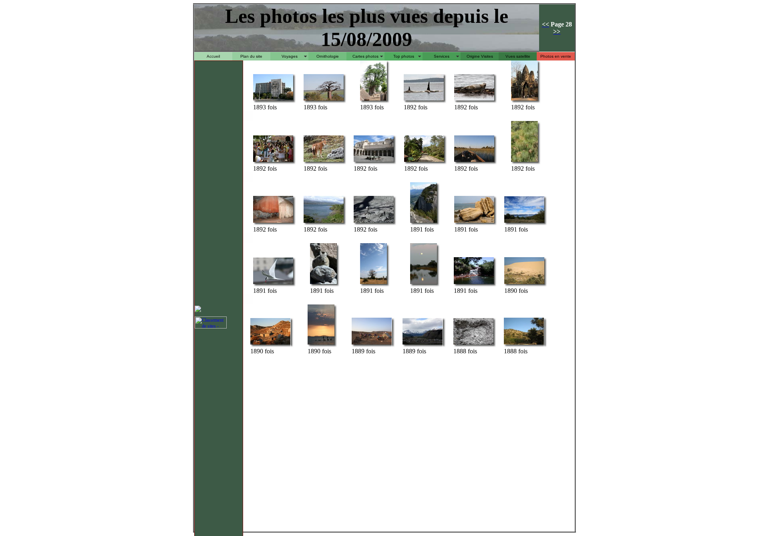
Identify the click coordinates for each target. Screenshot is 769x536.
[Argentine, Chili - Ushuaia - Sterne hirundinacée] (273, 283)
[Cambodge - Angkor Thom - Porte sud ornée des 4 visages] (524, 100)
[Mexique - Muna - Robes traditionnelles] (273, 161)
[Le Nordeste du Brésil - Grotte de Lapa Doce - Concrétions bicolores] (273, 222)
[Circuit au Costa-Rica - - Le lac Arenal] (324, 222)
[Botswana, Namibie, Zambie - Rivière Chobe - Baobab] (324, 100)
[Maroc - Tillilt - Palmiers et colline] (524, 344)
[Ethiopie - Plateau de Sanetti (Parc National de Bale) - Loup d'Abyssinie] (324, 161)
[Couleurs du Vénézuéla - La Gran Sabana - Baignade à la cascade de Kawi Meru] (474, 283)
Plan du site (251, 56)
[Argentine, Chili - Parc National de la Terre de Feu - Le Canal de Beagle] (524, 222)
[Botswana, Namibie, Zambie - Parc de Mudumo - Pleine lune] (423, 283)
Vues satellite (517, 56)
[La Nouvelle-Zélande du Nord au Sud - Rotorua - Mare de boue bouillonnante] (473, 344)
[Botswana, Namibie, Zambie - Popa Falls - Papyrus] (524, 161)
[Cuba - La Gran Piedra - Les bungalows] (424, 161)
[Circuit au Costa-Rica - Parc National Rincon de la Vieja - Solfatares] (374, 222)
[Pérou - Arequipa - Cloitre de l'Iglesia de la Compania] (374, 161)
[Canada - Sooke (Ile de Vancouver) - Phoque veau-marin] (474, 100)
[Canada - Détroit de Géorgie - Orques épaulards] (424, 100)
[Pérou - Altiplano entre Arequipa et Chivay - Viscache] (323, 283)
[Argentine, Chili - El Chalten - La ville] (423, 344)
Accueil (213, 56)
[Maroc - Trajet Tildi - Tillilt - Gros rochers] (474, 222)
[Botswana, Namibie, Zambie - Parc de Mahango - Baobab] (373, 283)
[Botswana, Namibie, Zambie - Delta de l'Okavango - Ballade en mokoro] (474, 161)
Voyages (290, 56)
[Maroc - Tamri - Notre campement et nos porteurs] (372, 344)
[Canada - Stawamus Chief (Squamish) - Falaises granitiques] (423, 222)
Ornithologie (327, 56)
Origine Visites (480, 56)
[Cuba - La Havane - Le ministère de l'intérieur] (273, 100)
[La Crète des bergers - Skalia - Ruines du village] (270, 344)
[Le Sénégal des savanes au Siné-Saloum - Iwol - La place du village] (373, 100)
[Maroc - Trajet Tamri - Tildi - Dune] (524, 283)
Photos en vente (555, 56)
